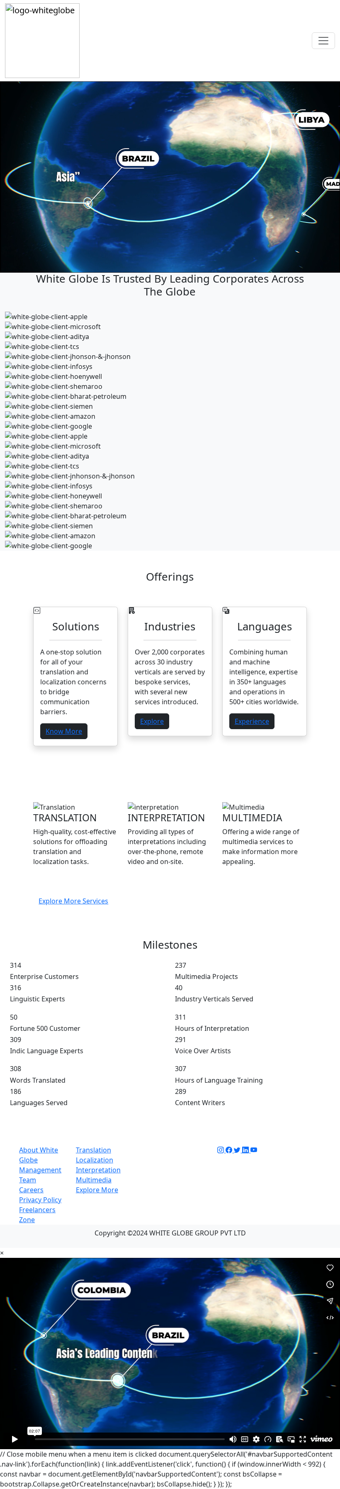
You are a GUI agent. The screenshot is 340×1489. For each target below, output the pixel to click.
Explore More (97, 1189)
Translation (93, 1150)
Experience (252, 721)
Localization (94, 1159)
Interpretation (98, 1169)
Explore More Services (73, 901)
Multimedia (94, 1179)
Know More (64, 731)
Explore (152, 721)
